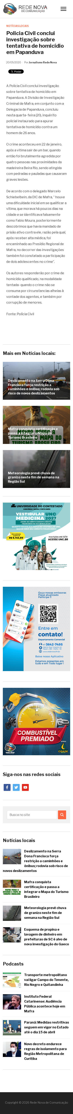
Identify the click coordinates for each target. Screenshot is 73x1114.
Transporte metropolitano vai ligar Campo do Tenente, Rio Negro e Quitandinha (46, 980)
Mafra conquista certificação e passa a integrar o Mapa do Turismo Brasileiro (33, 433)
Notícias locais (17, 26)
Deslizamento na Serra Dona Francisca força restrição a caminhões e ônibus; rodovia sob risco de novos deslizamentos (33, 387)
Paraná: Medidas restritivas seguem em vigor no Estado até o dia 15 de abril (46, 1027)
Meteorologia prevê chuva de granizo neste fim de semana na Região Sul (33, 477)
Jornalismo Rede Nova (43, 62)
